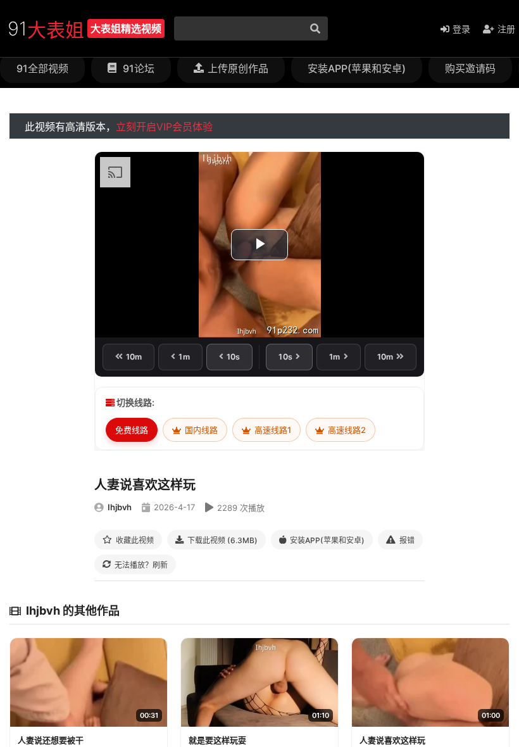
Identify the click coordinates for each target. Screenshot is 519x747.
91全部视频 (42, 68)
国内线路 (200, 430)
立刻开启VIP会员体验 (164, 126)
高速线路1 (272, 430)
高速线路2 (346, 430)
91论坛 (137, 68)
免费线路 (131, 430)
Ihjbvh (120, 507)
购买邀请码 (470, 68)
